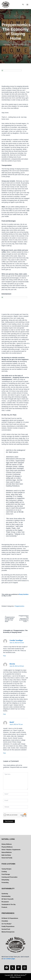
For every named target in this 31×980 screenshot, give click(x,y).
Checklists (5, 921)
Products (4, 907)
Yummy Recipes (6, 869)
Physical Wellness (7, 847)
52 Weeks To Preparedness (10, 918)
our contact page (9, 958)
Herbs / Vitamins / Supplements (11, 849)
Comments (14, 44)
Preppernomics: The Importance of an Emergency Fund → (24, 618)
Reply (4, 655)
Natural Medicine (7, 852)
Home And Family (7, 857)
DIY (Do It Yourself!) (7, 899)
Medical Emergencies (8, 932)
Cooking (4, 871)
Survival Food (6, 929)
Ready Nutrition (23, 594)
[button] (6, 967)
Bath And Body (6, 855)
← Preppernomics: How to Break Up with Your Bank (10, 618)
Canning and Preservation (9, 877)
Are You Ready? (6, 923)
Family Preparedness (8, 926)
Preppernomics (19, 606)
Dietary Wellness (7, 844)
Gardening (5, 893)
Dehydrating (5, 879)
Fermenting (5, 882)
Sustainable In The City (8, 904)
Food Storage (6, 874)
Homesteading (6, 896)
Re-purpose (5, 901)
